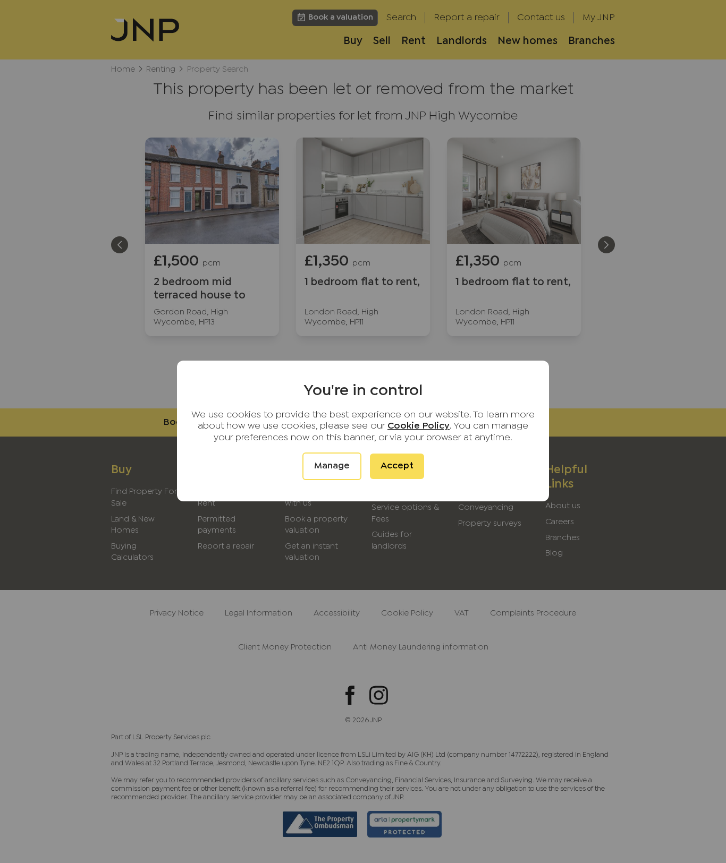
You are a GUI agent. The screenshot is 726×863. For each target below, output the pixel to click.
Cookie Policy (418, 426)
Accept (397, 466)
